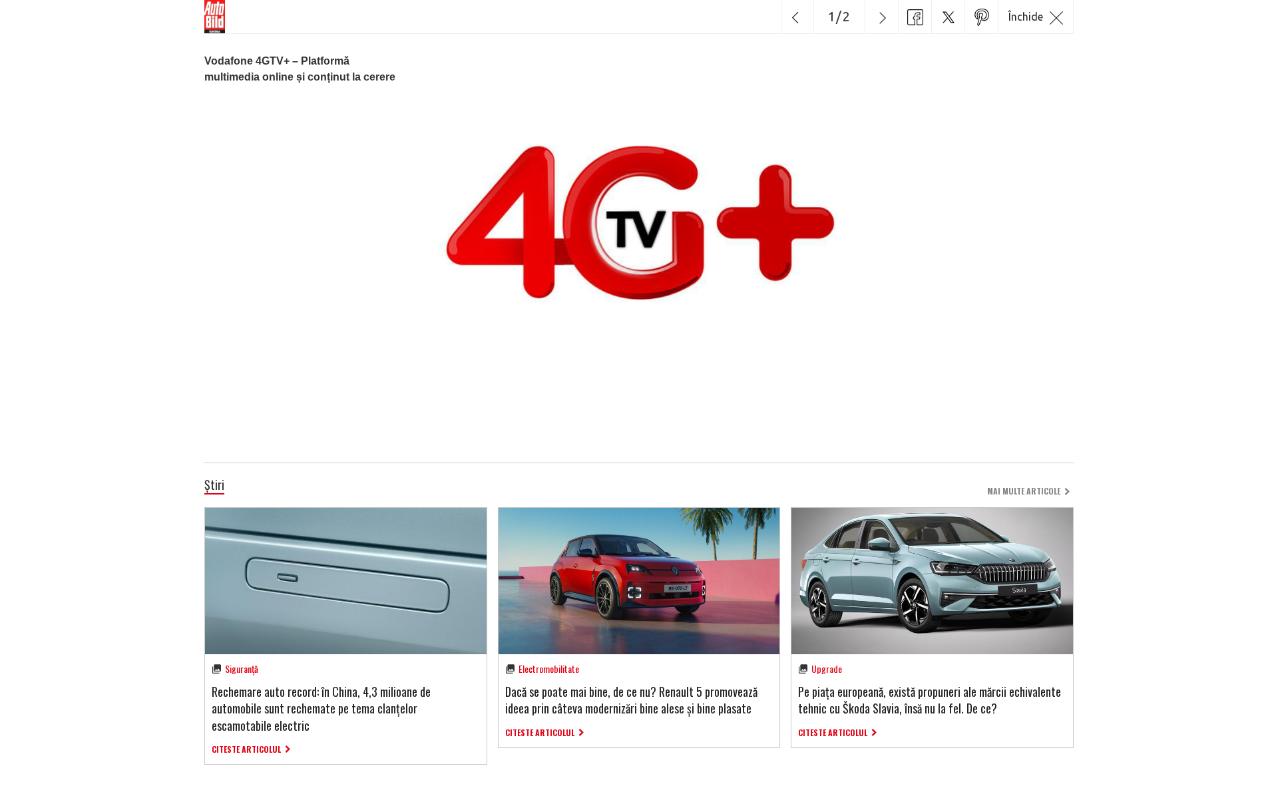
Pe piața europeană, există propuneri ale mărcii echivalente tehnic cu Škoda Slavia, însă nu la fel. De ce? (929, 700)
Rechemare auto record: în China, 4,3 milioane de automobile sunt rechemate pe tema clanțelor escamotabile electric (321, 708)
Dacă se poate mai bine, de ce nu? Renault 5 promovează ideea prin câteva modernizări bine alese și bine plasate (631, 700)
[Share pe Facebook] (914, 16)
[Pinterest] (981, 16)
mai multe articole (1023, 490)
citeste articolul (246, 749)
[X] (947, 16)
